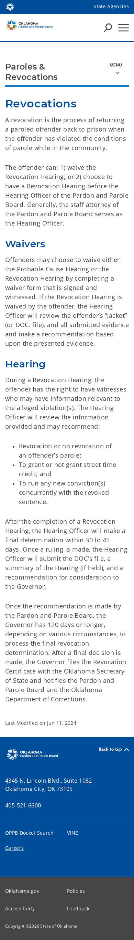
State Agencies (111, 6)
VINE (72, 832)
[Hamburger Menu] (123, 27)
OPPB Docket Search (29, 832)
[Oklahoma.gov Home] (10, 6)
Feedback (78, 908)
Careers (14, 848)
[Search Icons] (108, 27)
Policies (76, 891)
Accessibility (20, 908)
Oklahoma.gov (22, 891)
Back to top (110, 749)
